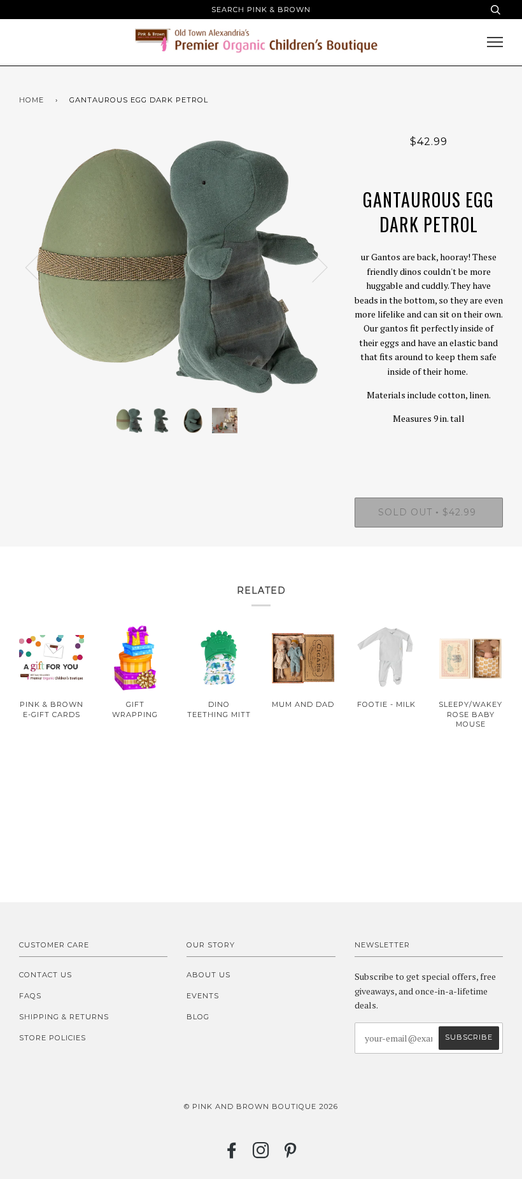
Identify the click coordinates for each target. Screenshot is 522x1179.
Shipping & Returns (64, 1016)
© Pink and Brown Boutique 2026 (261, 1106)
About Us (208, 974)
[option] (177, 266)
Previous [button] (40, 266)
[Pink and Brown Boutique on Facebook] (232, 1154)
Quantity (428, 445)
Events (203, 995)
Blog (198, 1016)
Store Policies (52, 1037)
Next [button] (312, 266)
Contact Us (45, 974)
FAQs (30, 995)
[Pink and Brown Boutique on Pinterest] (290, 1154)
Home (31, 99)
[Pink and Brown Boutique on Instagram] (261, 1154)
